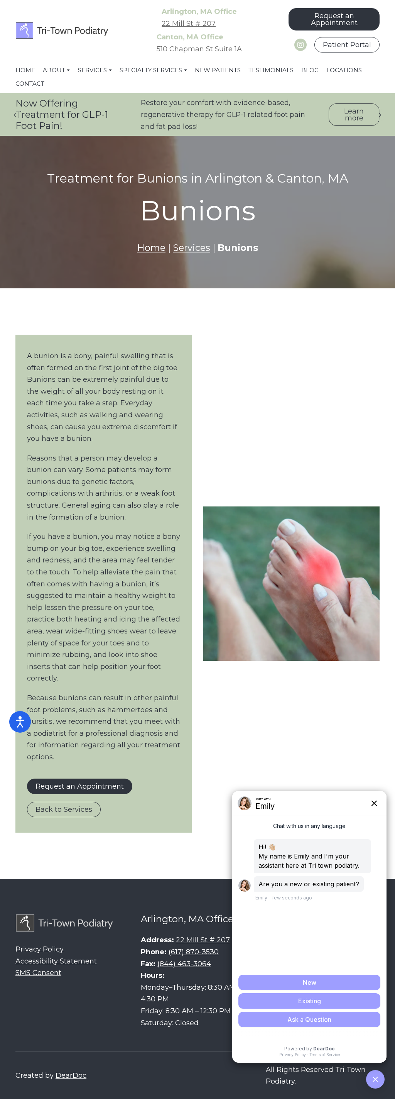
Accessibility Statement (56, 961)
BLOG (310, 70)
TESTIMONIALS (271, 70)
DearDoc (71, 1075)
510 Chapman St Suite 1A (199, 49)
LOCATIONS (344, 70)
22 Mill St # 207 (189, 23)
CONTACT (29, 83)
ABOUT (54, 70)
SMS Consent (38, 973)
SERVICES (92, 70)
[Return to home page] (62, 30)
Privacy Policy (39, 949)
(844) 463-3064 (184, 964)
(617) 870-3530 (194, 952)
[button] (334, 19)
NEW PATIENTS (218, 70)
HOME (25, 70)
